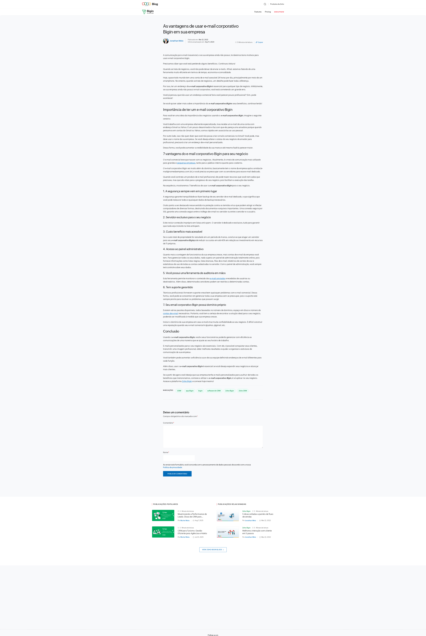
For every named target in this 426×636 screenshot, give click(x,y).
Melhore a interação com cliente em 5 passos (257, 532)
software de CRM (214, 391)
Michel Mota (184, 520)
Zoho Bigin (187, 381)
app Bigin (189, 391)
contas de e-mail (170, 313)
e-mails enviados (217, 278)
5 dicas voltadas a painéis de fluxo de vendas (257, 515)
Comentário (168, 423)
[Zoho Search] (265, 4)
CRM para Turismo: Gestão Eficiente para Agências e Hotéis (192, 532)
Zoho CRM (243, 391)
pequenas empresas (186, 163)
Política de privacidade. (172, 467)
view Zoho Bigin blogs (212, 550)
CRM (179, 391)
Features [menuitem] (258, 12)
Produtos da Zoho (277, 4)
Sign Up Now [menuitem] (279, 12)
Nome (165, 452)
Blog (155, 4)
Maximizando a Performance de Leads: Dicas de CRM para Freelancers (192, 515)
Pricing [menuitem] (268, 12)
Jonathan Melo (176, 41)
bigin (200, 391)
